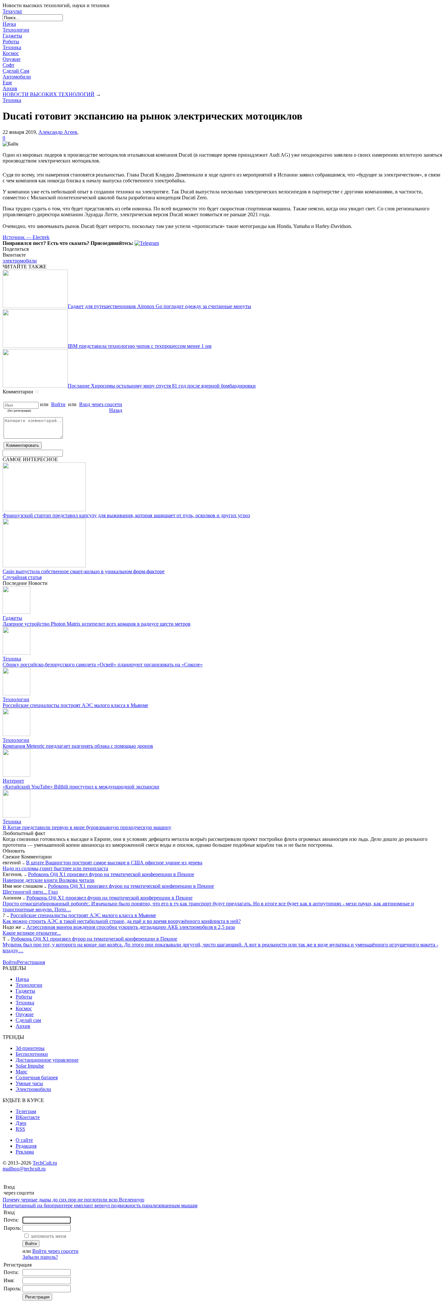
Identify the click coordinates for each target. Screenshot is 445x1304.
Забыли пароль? (40, 1257)
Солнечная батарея (37, 1077)
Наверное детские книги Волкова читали (48, 880)
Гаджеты (12, 35)
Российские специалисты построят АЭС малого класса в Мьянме (83, 915)
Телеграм (26, 1111)
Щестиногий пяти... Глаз (30, 892)
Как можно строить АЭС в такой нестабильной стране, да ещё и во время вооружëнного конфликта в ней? (122, 921)
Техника (12, 47)
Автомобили (17, 76)
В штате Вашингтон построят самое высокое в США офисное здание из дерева (114, 862)
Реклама (25, 1152)
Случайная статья (22, 577)
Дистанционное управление (47, 1060)
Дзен (21, 1123)
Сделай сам (28, 1020)
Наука (9, 24)
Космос (11, 53)
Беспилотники (32, 1054)
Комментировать (22, 445)
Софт (8, 65)
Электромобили (33, 1089)
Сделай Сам (16, 71)
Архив (10, 88)
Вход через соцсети (100, 404)
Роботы (11, 41)
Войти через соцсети (55, 1251)
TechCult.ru (45, 1163)
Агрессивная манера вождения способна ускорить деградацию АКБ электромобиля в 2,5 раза (130, 927)
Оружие (12, 59)
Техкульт (12, 11)
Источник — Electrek (26, 237)
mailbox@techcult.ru (24, 1168)
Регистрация (31, 962)
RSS (20, 1129)
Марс (21, 1071)
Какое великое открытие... (32, 933)
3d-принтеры (30, 1048)
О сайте (24, 1140)
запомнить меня (48, 1236)
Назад (115, 410)
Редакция (26, 1146)
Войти (58, 404)
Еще (7, 82)
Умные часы (29, 1083)
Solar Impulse (30, 1066)
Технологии (16, 30)
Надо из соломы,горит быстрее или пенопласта (55, 868)
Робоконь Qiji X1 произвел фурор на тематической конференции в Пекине (111, 874)
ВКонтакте (28, 1117)
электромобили (20, 260)
